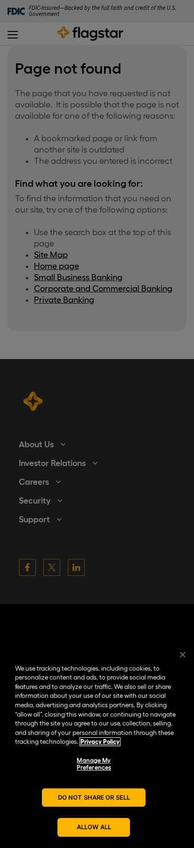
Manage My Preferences (94, 764)
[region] (97, 745)
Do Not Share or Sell (94, 797)
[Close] (182, 654)
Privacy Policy (100, 741)
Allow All (94, 827)
